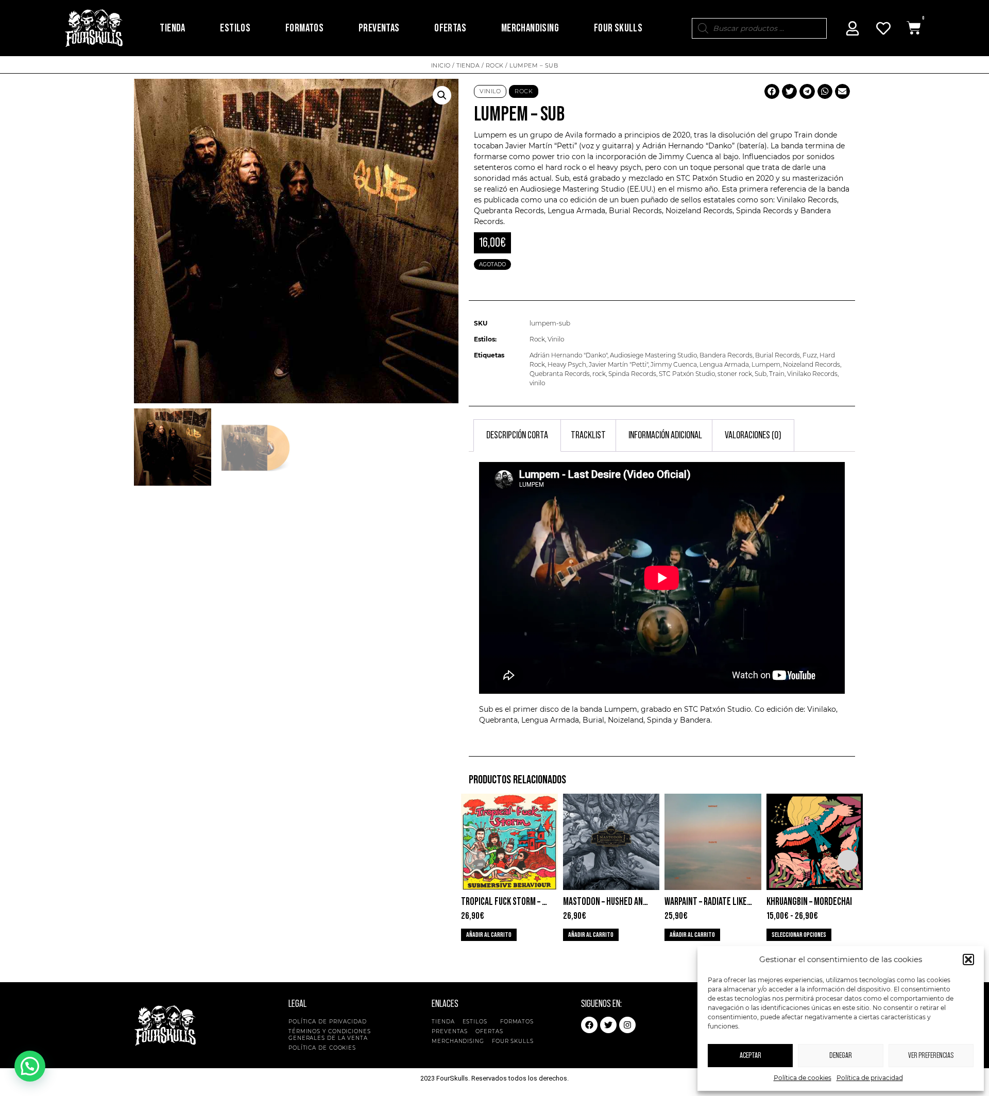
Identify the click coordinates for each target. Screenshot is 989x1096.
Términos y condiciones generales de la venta (329, 1034)
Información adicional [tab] (665, 435)
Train (777, 374)
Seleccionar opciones (799, 934)
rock (599, 374)
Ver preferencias (930, 1055)
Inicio (441, 65)
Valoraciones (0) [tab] (753, 435)
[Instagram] (627, 1025)
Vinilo (490, 91)
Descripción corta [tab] (517, 435)
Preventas (379, 28)
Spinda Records (632, 374)
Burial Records (635, 210)
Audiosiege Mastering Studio (653, 355)
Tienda (172, 28)
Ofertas (450, 28)
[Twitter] (608, 1025)
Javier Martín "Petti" (618, 364)
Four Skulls (618, 28)
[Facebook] (589, 1025)
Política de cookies (802, 1078)
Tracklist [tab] (588, 435)
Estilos (235, 28)
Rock (495, 65)
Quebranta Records (560, 374)
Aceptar (750, 1055)
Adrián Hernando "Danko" (568, 355)
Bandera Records (726, 355)
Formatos (304, 28)
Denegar (840, 1055)
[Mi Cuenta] (852, 28)
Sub (760, 374)
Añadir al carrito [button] (488, 934)
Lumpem (766, 364)
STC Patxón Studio (687, 374)
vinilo (537, 383)
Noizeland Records (811, 364)
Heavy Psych (567, 364)
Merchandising (530, 28)
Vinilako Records (812, 374)
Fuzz (810, 355)
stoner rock (735, 374)
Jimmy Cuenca (674, 364)
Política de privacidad (870, 1078)
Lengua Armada (576, 210)
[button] (968, 959)
